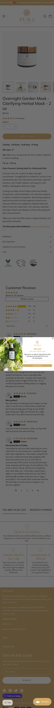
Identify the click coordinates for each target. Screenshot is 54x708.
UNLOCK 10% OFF (37, 365)
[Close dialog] (52, 338)
